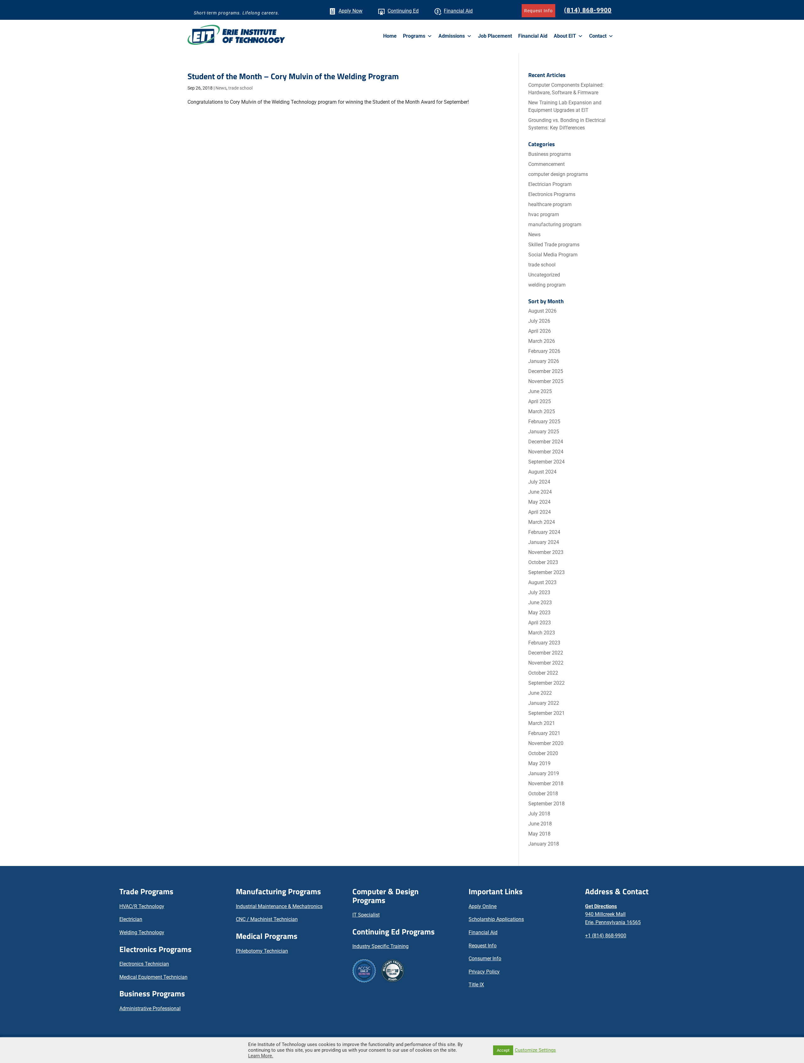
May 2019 (539, 763)
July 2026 (539, 321)
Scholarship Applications (496, 919)
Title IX (476, 985)
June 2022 (540, 693)
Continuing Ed (403, 11)
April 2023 (539, 623)
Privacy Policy (484, 972)
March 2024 (541, 522)
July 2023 (539, 592)
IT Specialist (366, 915)
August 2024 (542, 472)
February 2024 (544, 532)
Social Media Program (553, 255)
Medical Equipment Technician (153, 977)
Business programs (549, 154)
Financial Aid (458, 11)
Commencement (546, 164)
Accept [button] (503, 1050)
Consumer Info (485, 959)
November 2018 (545, 783)
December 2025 (545, 371)
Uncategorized (544, 275)
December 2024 (545, 442)
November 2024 (545, 452)
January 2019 (543, 773)
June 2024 (540, 492)
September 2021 (546, 713)
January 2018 (543, 844)
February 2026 (544, 351)
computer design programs (558, 174)
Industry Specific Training (380, 946)
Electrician (130, 919)
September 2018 (546, 804)
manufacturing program (554, 224)
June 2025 (540, 391)
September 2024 (546, 462)
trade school (240, 87)
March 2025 (541, 411)
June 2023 (540, 602)
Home (390, 36)
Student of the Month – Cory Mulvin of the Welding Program (293, 76)
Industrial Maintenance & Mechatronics (279, 906)
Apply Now (350, 11)
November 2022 (545, 663)
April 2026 (539, 331)
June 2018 (540, 824)
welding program (547, 285)
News (220, 87)
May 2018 (539, 834)
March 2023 (541, 633)
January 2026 (543, 361)
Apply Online (483, 906)
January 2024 (543, 542)
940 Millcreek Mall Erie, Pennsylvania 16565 (613, 914)
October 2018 (543, 794)
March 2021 (541, 723)
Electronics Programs (551, 194)
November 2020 (545, 743)
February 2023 (544, 643)
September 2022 (546, 683)
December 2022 (545, 653)
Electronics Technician (144, 964)
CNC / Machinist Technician (267, 919)
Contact (597, 36)
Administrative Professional (150, 1008)
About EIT (565, 36)
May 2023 (539, 613)
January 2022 (543, 703)
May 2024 (539, 502)
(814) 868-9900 (587, 10)
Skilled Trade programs (553, 245)
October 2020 (543, 753)
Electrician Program (550, 184)
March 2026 (541, 341)
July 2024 (539, 482)
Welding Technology (141, 932)
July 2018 (539, 814)
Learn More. (260, 1056)
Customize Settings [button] (535, 1050)
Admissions (451, 36)
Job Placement (495, 36)
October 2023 (543, 562)
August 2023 (542, 582)
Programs (414, 36)
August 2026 (542, 311)
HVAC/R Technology (141, 906)
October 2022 (543, 673)
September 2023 (546, 572)
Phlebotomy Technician (262, 951)
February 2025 (544, 422)
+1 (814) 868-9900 (605, 936)
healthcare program (550, 204)
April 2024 (539, 512)
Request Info (538, 10)
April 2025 (539, 401)
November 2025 (545, 381)
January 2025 (543, 432)
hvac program (543, 214)
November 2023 (545, 552)
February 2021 (544, 733)
